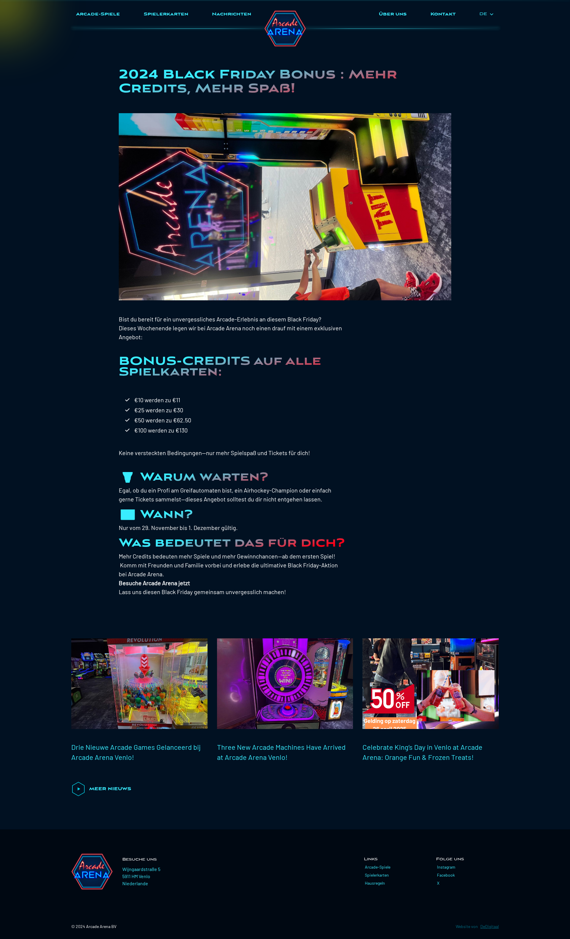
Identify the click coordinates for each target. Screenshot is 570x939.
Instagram (446, 866)
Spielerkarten (166, 14)
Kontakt (443, 14)
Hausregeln (375, 883)
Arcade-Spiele (98, 14)
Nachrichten (231, 14)
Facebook (446, 875)
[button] (487, 14)
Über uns (393, 14)
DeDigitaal (489, 926)
